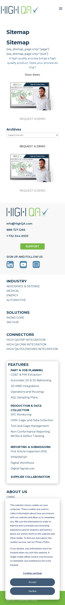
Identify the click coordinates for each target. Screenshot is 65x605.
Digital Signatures (22, 468)
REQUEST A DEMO (32, 118)
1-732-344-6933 (17, 236)
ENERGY (12, 295)
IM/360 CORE (15, 317)
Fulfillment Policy (27, 600)
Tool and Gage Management (30, 426)
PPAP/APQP (19, 457)
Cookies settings (32, 573)
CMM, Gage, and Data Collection (32, 420)
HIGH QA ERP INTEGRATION (26, 339)
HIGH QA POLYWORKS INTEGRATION (32, 349)
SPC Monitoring (21, 414)
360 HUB (12, 322)
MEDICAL (12, 290)
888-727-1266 (15, 229)
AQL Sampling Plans (24, 397)
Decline (32, 591)
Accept (32, 582)
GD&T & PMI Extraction (26, 374)
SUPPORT (32, 246)
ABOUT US (16, 492)
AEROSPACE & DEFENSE (23, 286)
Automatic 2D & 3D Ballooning (31, 380)
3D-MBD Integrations (25, 386)
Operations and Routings (27, 391)
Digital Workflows (22, 462)
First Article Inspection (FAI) (29, 451)
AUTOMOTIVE (16, 300)
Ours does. (32, 74)
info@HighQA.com (19, 223)
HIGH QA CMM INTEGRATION (26, 344)
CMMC (10, 497)
